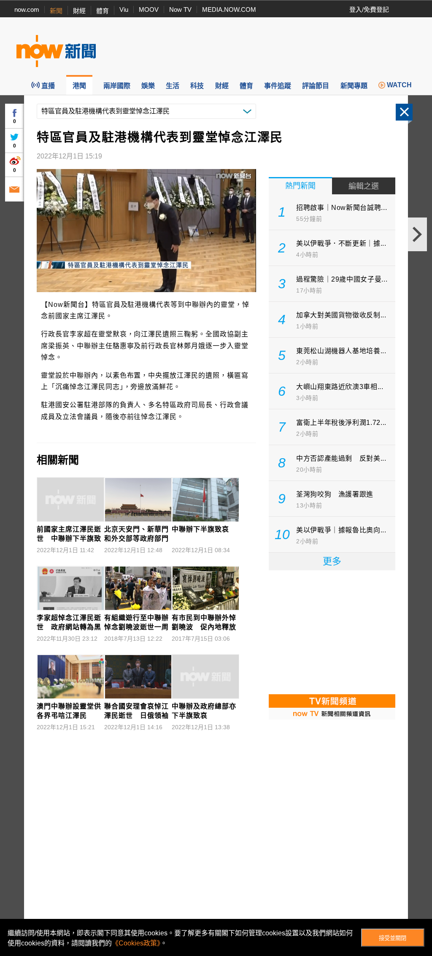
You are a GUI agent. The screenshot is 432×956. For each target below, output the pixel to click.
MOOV (149, 9)
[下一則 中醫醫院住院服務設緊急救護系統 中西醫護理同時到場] (417, 234)
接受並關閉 (392, 938)
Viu (123, 9)
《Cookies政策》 (136, 943)
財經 (79, 10)
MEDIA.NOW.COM (229, 9)
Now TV (180, 9)
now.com (26, 9)
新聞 (56, 10)
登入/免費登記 (369, 9)
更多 (332, 561)
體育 (102, 10)
